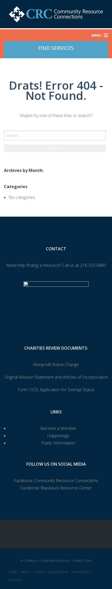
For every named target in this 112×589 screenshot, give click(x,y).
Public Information (58, 443)
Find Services (56, 47)
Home (12, 572)
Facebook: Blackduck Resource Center (56, 488)
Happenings (58, 435)
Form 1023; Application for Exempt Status (56, 389)
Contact (15, 580)
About (26, 572)
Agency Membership (51, 572)
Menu (96, 35)
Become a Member (58, 428)
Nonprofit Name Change (56, 364)
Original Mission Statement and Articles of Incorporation (56, 377)
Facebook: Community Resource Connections (56, 480)
